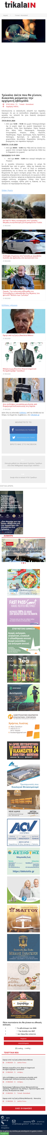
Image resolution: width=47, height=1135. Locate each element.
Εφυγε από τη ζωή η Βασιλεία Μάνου (18, 1060)
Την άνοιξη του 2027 (26, 1031)
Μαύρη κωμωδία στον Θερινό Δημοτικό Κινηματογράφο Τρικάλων (19, 1068)
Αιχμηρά (10, 544)
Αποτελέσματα (23, 1043)
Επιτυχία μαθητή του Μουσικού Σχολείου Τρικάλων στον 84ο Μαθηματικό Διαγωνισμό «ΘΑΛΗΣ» (23, 464)
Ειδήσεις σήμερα (9, 305)
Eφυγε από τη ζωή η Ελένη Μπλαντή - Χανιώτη (22, 1098)
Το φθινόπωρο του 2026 (26, 1028)
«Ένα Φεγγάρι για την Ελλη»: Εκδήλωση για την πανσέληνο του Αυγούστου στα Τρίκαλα (10, 525)
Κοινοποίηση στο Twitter (26, 437)
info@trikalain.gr (18, 1124)
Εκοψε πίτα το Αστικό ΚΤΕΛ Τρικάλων (23, 477)
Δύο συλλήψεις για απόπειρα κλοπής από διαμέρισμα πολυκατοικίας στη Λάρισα (20, 1078)
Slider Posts (7, 190)
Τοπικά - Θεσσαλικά (26, 104)
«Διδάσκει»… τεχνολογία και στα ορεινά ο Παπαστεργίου (24, 550)
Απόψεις (20, 1072)
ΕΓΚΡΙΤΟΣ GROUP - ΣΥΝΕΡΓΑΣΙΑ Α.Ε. (34, 1123)
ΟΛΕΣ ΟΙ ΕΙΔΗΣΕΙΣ (23, 1108)
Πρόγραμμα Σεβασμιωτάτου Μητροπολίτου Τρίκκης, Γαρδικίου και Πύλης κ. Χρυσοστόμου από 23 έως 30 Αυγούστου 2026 (11, 502)
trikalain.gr (35, 415)
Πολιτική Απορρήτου (5, 1127)
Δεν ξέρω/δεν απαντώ (27, 1034)
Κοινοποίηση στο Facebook (25, 430)
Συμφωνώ (4, 1134)
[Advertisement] (23, 68)
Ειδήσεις (23, 413)
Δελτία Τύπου (21, 1062)
